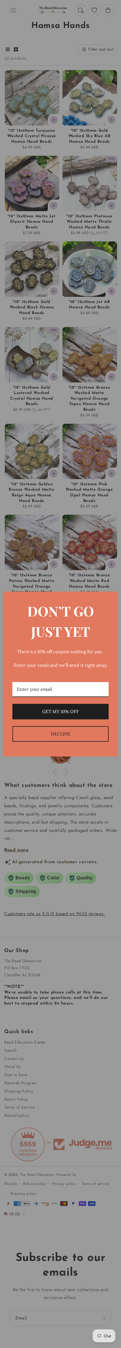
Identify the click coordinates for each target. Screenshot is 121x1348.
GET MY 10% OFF (60, 711)
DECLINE (60, 734)
